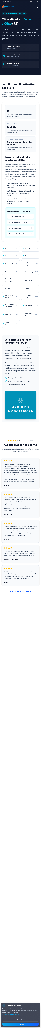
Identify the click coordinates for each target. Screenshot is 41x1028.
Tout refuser (20, 1020)
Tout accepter (21, 1024)
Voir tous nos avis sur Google (20, 591)
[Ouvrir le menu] (37, 7)
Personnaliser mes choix (10, 1014)
